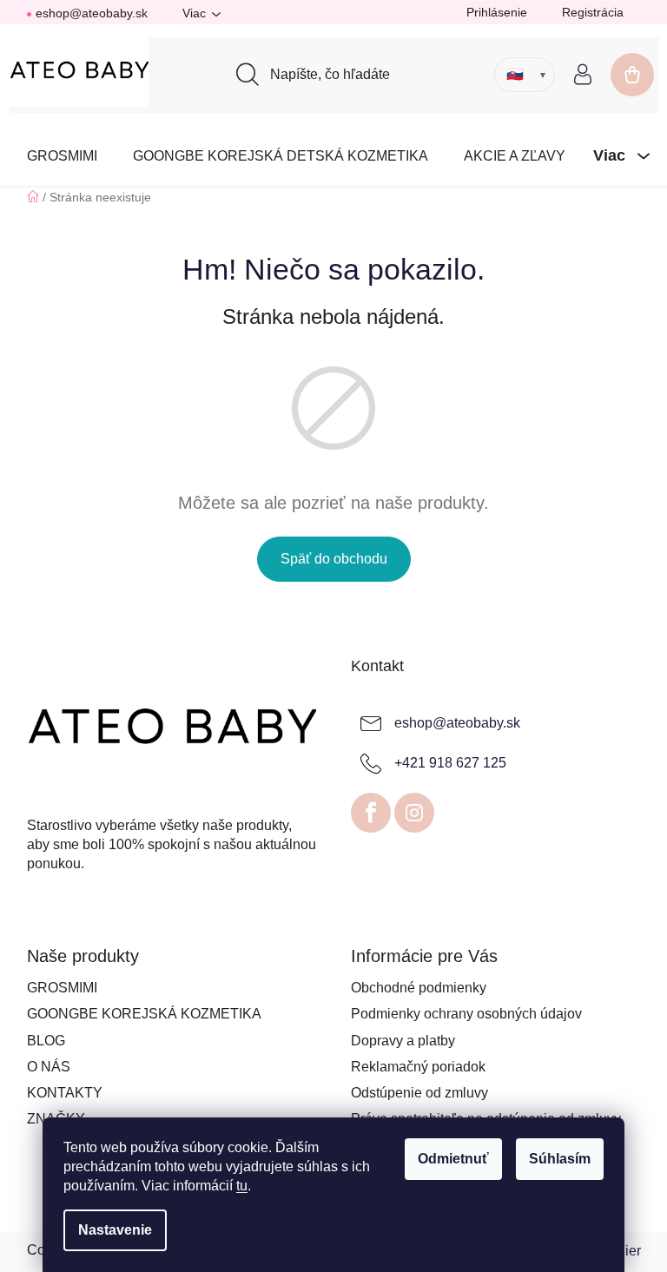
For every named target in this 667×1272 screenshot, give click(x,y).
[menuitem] (62, 156)
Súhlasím (560, 1158)
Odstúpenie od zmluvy (419, 1092)
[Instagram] (414, 813)
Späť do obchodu (334, 558)
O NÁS (48, 1066)
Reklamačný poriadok (418, 1066)
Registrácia (593, 12)
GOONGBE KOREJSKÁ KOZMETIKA (144, 1013)
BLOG (46, 1040)
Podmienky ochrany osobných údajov (466, 1013)
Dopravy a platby (403, 1040)
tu (242, 1185)
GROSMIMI (62, 987)
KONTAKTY (64, 1092)
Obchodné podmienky (418, 987)
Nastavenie (115, 1230)
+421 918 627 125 (450, 762)
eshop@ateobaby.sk (92, 13)
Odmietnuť (453, 1158)
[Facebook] (371, 813)
